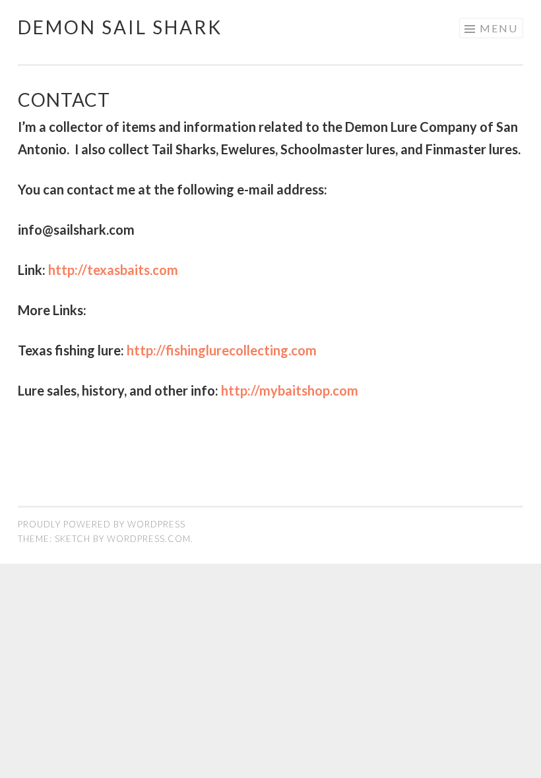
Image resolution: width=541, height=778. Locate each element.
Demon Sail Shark (120, 27)
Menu (499, 28)
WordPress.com (149, 538)
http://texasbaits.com (113, 270)
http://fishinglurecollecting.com (222, 350)
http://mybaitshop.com (289, 390)
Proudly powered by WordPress (101, 524)
